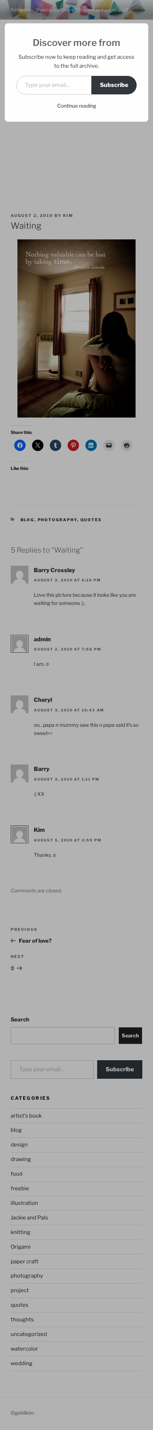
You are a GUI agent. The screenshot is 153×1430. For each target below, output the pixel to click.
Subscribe (114, 85)
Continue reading (76, 106)
